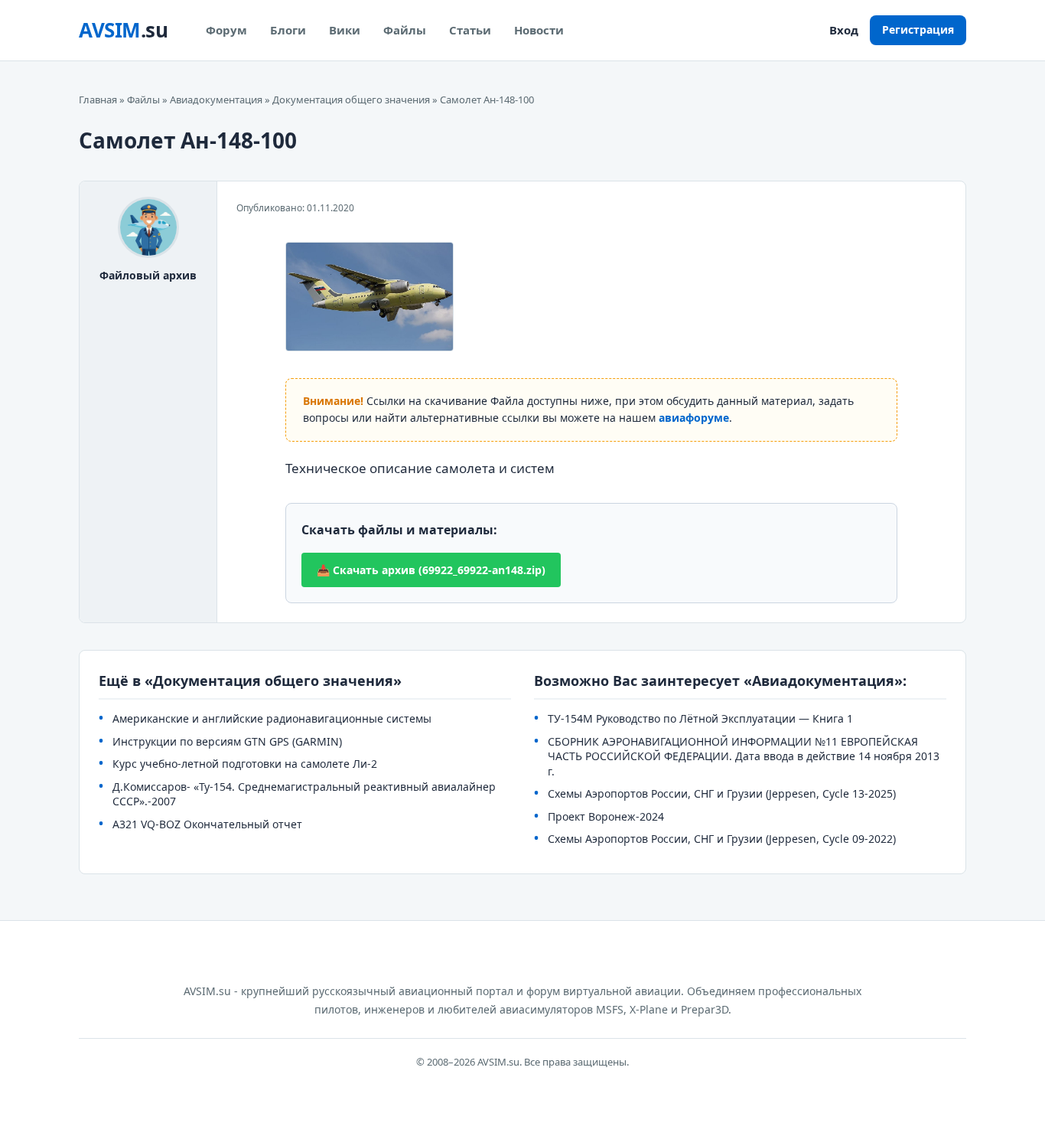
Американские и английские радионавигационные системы (271, 718)
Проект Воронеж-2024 (606, 816)
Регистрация (918, 29)
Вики (344, 30)
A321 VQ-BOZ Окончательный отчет (207, 824)
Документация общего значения (351, 99)
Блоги (288, 30)
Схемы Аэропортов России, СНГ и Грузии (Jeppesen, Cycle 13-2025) (722, 793)
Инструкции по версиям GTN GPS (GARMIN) (227, 741)
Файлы (404, 30)
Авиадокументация (216, 99)
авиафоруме (694, 417)
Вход (843, 30)
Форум (226, 30)
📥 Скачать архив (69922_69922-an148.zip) (431, 570)
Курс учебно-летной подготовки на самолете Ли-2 (244, 763)
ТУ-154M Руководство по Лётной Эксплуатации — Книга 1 (700, 718)
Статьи (470, 30)
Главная (98, 99)
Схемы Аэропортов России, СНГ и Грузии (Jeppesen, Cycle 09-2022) (722, 838)
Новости (539, 30)
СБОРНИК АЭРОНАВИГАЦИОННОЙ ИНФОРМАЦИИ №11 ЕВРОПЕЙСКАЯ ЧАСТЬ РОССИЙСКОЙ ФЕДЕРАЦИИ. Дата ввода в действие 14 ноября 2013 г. (743, 756)
